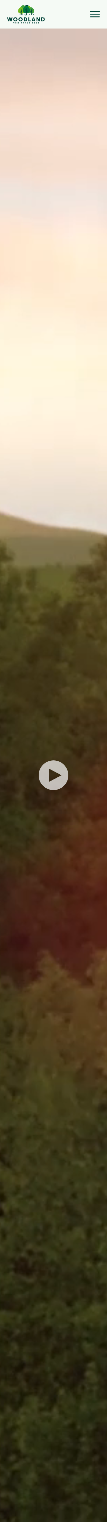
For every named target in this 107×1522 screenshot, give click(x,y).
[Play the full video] (53, 775)
